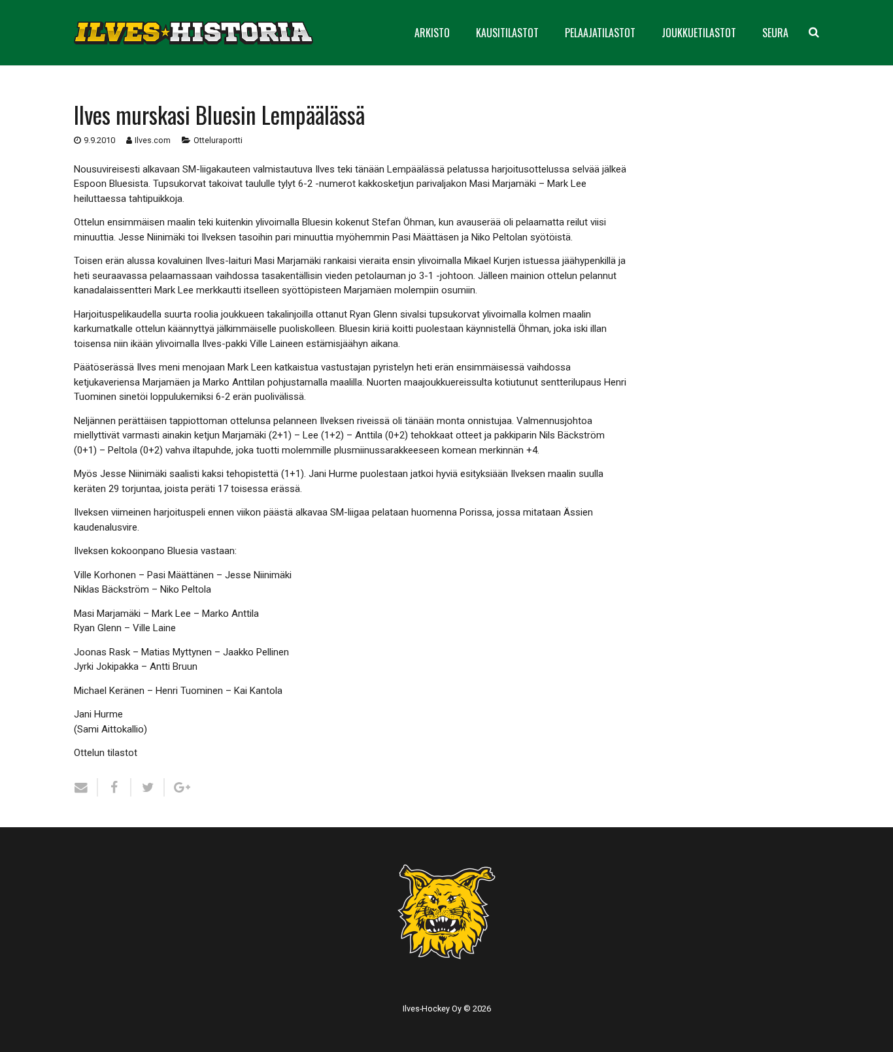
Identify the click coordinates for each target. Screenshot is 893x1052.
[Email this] (86, 787)
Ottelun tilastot (105, 753)
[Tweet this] (148, 787)
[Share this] (114, 787)
